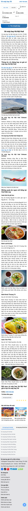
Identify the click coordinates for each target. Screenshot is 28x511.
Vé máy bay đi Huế (7, 397)
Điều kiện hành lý (5, 494)
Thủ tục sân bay (5, 490)
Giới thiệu (3, 475)
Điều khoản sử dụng (6, 502)
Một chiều (5, 7)
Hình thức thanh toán (6, 504)
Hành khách (4, 20)
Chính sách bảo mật (6, 500)
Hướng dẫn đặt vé (5, 479)
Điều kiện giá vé (5, 482)
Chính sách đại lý (5, 507)
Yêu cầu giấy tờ (5, 487)
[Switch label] (19, 7)
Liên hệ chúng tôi (5, 477)
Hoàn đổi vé (4, 492)
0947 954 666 (23, 1)
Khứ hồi (13, 7)
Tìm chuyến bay (15, 26)
